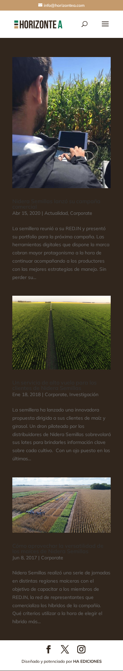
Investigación (83, 394)
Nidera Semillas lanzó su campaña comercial (56, 204)
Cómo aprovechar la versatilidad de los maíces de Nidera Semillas (58, 548)
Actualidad (56, 213)
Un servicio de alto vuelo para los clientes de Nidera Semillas (54, 385)
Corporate (81, 213)
